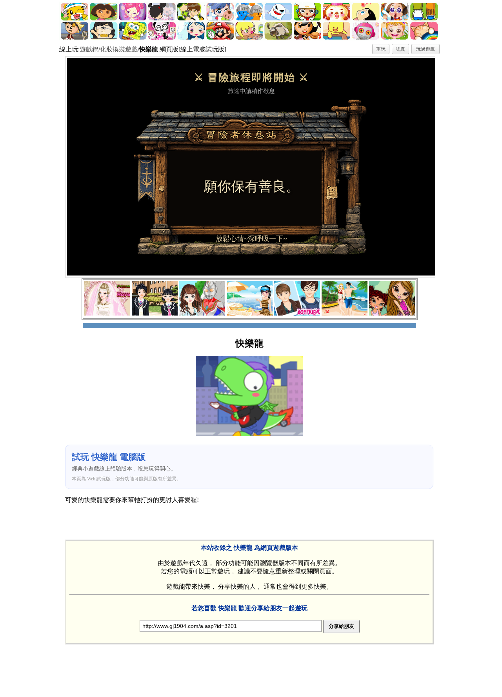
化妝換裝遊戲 (119, 49)
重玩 (381, 49)
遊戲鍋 (89, 49)
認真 (400, 49)
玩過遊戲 (425, 49)
